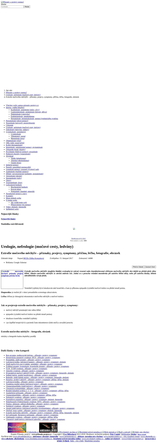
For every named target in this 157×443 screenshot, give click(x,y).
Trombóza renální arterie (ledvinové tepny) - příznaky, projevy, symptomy (34, 384)
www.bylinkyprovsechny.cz (132, 439)
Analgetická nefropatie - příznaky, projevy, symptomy (26, 393)
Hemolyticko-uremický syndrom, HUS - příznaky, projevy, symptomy (33, 358)
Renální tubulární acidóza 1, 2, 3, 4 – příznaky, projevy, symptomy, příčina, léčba (37, 391)
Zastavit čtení (150, 267)
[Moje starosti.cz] (109, 432)
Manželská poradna (92, 441)
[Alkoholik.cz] (33, 432)
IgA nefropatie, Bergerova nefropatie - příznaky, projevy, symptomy (32, 415)
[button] (78, 81)
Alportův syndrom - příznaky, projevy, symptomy (25, 371)
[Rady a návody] (124, 432)
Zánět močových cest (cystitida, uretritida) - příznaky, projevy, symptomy (34, 364)
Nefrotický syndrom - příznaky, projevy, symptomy (26, 397)
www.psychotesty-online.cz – (101, 439)
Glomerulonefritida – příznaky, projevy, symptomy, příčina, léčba (31, 395)
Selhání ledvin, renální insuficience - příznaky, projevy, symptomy (31, 375)
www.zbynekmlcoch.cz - (35, 436)
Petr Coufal (115, 434)
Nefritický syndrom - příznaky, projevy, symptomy (25, 406)
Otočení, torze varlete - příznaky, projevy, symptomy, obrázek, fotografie (34, 411)
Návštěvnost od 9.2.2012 (78, 238)
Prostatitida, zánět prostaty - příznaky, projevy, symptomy (28, 360)
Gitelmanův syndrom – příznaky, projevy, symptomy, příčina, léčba (32, 417)
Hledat (3, 4)
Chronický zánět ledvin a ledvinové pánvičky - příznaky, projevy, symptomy (35, 419)
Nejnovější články (8, 219)
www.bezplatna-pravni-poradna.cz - (53, 439)
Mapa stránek (142, 434)
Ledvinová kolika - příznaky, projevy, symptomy (25, 382)
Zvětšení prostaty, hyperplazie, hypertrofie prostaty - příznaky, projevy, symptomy (37, 366)
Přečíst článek (138, 267)
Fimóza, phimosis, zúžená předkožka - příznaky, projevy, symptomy (32, 404)
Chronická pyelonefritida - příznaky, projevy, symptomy (27, 388)
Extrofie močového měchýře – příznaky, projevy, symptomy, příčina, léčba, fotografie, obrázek (42, 413)
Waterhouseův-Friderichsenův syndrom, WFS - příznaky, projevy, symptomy (35, 402)
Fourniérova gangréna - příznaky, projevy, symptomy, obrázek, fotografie (34, 399)
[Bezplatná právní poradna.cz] (90, 432)
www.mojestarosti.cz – (81, 436)
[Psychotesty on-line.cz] (67, 432)
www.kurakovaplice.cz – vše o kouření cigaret (122, 436)
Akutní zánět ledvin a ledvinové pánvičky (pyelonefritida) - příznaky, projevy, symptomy (40, 408)
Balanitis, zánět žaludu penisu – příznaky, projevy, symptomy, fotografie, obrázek (37, 377)
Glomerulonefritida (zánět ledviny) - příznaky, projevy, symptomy (31, 386)
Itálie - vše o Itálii (77, 441)
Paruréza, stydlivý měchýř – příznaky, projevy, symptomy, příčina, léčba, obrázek (37, 380)
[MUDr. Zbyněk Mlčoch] (17, 432)
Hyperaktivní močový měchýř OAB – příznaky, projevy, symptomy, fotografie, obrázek (40, 373)
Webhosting (128, 434)
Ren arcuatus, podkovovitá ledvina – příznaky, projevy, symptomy (31, 355)
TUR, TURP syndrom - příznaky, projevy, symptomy (26, 369)
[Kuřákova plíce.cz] (48, 432)
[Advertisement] (78, 26)
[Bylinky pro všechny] (140, 432)
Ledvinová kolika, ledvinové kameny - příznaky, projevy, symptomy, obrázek (36, 362)
